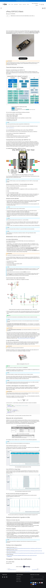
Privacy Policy (18, 579)
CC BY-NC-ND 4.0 (27, 571)
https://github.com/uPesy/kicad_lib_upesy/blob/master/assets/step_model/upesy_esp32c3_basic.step (24, 550)
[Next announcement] (43, 1)
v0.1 (7, 15)
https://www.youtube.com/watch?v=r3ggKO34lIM (26, 338)
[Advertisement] (23, 23)
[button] (40, 4)
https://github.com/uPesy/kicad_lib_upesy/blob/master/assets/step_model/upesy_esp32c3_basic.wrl (24, 548)
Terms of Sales (18, 576)
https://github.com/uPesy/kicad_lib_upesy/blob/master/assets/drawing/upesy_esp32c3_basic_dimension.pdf (25, 553)
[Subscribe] (43, 577)
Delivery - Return (18, 581)
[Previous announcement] (3, 1)
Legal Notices (18, 578)
